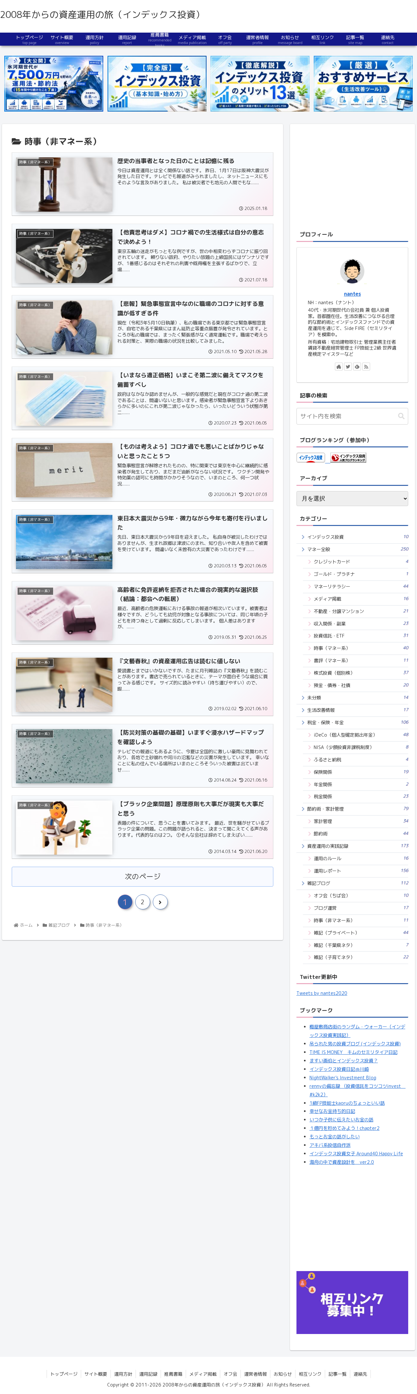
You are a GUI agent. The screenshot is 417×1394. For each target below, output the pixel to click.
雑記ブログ (358, 883)
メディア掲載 (361, 598)
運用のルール (361, 858)
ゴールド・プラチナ (361, 574)
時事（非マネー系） (361, 920)
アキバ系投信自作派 (330, 1145)
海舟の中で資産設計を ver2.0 (341, 1162)
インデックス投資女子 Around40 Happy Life (356, 1153)
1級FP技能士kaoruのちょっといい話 (347, 1103)
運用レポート (361, 870)
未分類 (358, 697)
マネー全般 (358, 549)
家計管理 (361, 821)
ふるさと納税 (361, 759)
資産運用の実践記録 (358, 846)
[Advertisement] (352, 176)
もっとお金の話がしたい (334, 1136)
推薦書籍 (173, 1374)
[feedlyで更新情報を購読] (357, 366)
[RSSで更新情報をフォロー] (366, 366)
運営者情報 (255, 1374)
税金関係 (361, 796)
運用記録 (148, 1374)
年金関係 (361, 784)
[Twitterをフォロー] (348, 366)
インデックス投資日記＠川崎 (339, 1069)
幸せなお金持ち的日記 (332, 1111)
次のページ (143, 876)
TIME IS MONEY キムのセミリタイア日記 (353, 1052)
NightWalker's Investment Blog (342, 1077)
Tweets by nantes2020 (321, 993)
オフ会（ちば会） (361, 895)
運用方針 (123, 1374)
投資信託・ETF (361, 635)
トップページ (64, 1374)
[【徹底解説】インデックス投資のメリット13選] (259, 84)
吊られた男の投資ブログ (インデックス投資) (355, 1044)
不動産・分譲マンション (361, 611)
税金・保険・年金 (358, 722)
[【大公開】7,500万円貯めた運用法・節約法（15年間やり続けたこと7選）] (53, 84)
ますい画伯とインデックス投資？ (343, 1060)
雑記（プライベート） (361, 932)
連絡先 (360, 1374)
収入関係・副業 (361, 623)
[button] (401, 416)
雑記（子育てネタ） (361, 957)
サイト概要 (95, 1374)
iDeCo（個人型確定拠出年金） (361, 734)
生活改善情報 (358, 710)
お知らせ (283, 1374)
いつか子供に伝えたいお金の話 (341, 1120)
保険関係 (361, 772)
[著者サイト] (339, 366)
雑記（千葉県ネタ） (361, 945)
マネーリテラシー (361, 586)
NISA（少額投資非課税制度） (361, 747)
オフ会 (230, 1374)
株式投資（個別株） (361, 672)
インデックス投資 (358, 536)
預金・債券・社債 (361, 685)
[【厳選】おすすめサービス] (363, 84)
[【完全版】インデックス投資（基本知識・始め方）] (157, 84)
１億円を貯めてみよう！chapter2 (344, 1128)
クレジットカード (361, 561)
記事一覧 (337, 1374)
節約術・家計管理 (358, 808)
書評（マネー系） (361, 660)
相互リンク (310, 1374)
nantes (352, 293)
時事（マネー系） (361, 648)
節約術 (361, 833)
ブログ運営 (361, 908)
